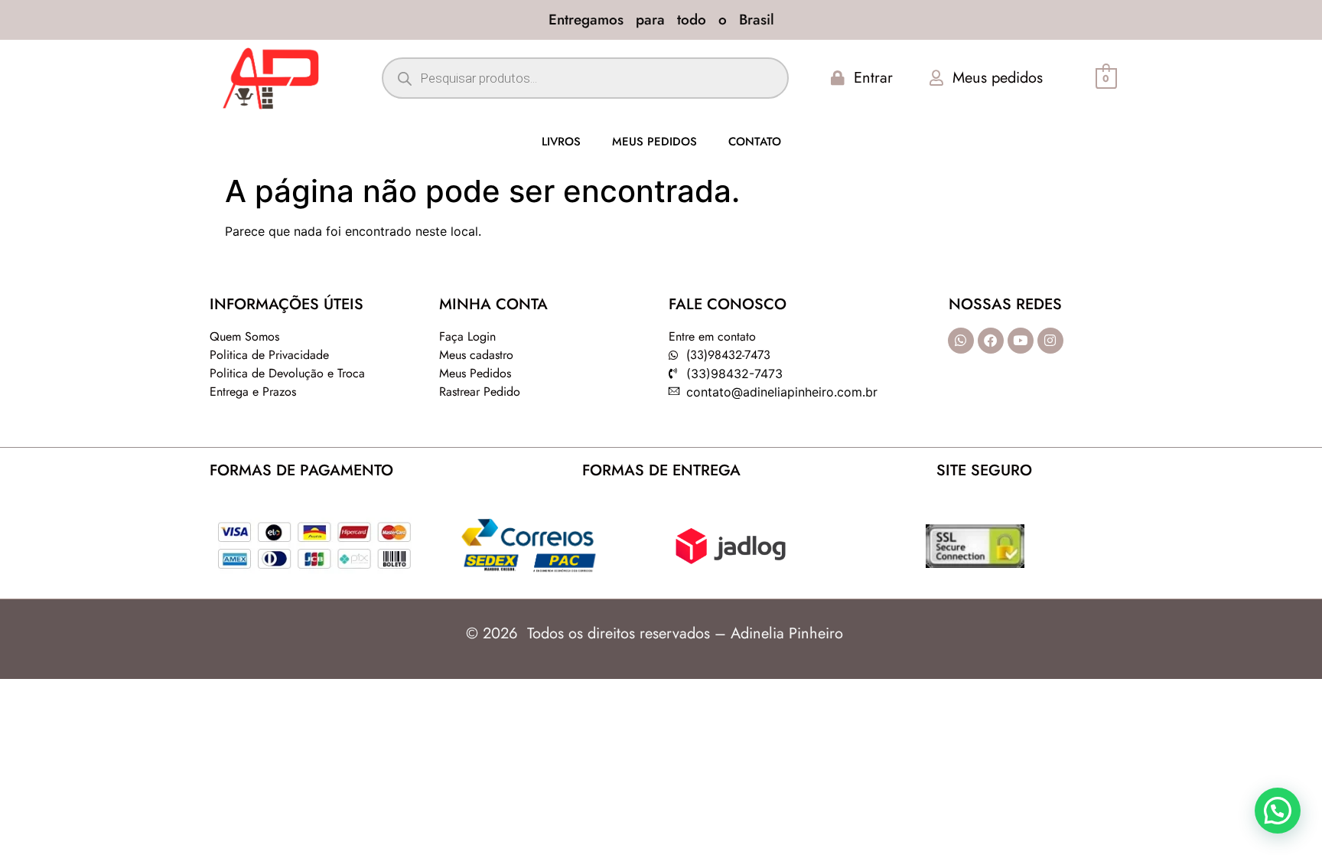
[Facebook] (991, 341)
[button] (1278, 811)
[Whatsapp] (961, 341)
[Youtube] (1021, 341)
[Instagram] (1050, 341)
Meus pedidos (654, 141)
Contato (754, 141)
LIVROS (561, 141)
